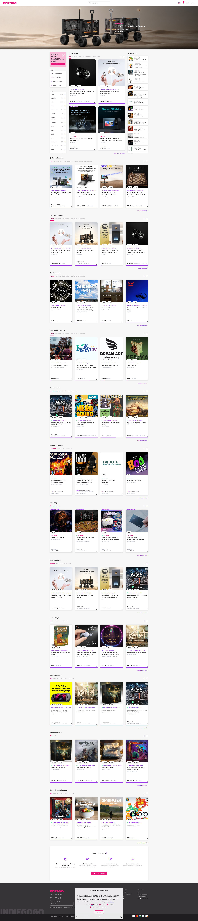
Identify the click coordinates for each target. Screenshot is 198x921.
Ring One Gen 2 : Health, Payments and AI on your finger (135, 252)
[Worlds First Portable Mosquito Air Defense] (111, 176)
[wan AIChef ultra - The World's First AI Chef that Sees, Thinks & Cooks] (111, 119)
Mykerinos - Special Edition (136, 423)
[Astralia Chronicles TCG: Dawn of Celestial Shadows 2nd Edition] (111, 521)
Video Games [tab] (71, 391)
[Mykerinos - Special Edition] (137, 406)
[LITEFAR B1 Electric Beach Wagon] (86, 233)
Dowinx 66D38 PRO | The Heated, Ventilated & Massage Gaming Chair (84, 482)
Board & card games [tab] (55, 391)
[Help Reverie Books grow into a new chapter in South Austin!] (86, 348)
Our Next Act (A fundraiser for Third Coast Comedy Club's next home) (85, 310)
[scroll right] (124, 57)
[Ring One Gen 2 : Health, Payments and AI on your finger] (82, 72)
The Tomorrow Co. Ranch (59, 365)
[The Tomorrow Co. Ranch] (61, 348)
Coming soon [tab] (53, 506)
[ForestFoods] (137, 348)
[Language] (179, 3)
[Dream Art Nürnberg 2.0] (111, 348)
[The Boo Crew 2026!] (137, 463)
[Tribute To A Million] (61, 521)
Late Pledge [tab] (74, 218)
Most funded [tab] (59, 563)
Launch (58, 64)
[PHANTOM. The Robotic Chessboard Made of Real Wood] (137, 176)
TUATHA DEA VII (56, 308)
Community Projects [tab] (78, 161)
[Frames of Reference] (111, 291)
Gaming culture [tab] (88, 161)
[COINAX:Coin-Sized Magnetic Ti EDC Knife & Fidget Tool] (86, 636)
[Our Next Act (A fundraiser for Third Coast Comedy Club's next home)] (86, 291)
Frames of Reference (109, 308)
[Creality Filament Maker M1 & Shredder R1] (61, 176)
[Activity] (183, 3)
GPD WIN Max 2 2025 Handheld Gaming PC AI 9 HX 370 (86, 195)
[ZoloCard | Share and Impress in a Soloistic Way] (137, 521)
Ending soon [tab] (81, 218)
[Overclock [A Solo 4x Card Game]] (111, 406)
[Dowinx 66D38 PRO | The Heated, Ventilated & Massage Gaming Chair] (86, 463)
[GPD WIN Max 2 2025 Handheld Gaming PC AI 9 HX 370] (86, 176)
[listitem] (58, 94)
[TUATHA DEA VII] (61, 291)
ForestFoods (131, 365)
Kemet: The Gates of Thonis (136, 652)
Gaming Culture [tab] (96, 56)
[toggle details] (95, 103)
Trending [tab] (52, 563)
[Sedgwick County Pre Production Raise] (61, 463)
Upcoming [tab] (58, 218)
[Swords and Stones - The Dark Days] (86, 521)
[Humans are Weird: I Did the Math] (61, 636)
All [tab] (70, 56)
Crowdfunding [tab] (65, 218)
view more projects (119, 153)
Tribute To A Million (57, 538)
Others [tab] (77, 391)
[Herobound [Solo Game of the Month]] (86, 406)
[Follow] (52, 475)
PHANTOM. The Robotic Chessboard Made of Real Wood (136, 195)
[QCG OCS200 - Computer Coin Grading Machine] (111, 233)
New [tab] (60, 506)
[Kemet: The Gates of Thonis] (137, 636)
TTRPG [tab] (64, 391)
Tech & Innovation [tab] (76, 56)
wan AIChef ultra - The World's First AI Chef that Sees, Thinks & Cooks (111, 140)
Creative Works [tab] (87, 56)
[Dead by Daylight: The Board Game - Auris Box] (61, 406)
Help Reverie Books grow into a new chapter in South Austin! (86, 367)
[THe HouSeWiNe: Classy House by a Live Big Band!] (111, 636)
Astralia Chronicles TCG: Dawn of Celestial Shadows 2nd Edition (111, 539)
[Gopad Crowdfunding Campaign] (111, 463)
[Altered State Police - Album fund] (137, 291)
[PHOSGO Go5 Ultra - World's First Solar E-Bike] (82, 119)
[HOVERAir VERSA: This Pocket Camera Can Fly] (111, 72)
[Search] (90, 3)
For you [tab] (52, 218)
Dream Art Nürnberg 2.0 (110, 365)
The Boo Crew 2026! (134, 480)
